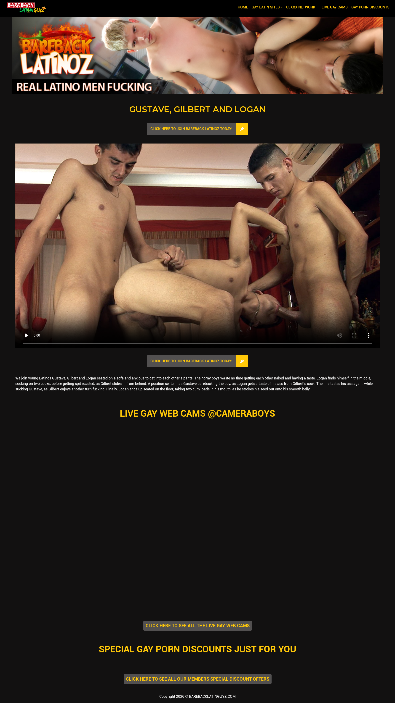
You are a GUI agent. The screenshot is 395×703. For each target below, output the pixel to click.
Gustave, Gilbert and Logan (197, 109)
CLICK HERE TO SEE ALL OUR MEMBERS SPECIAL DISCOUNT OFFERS (197, 679)
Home (244, 7)
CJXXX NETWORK (300, 7)
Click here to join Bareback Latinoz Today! (191, 129)
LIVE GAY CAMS (335, 7)
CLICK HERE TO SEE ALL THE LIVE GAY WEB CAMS (198, 625)
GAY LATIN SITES (266, 7)
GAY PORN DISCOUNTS (370, 7)
